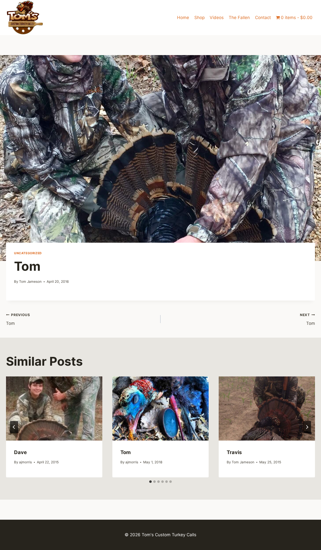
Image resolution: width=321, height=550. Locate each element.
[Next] (307, 427)
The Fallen (239, 17)
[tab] (150, 481)
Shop (199, 17)
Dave (20, 452)
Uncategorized (28, 253)
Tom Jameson (30, 282)
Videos (217, 17)
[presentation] (54, 408)
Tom (18, 319)
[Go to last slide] (14, 427)
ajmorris (25, 462)
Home (183, 17)
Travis (234, 452)
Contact (263, 17)
